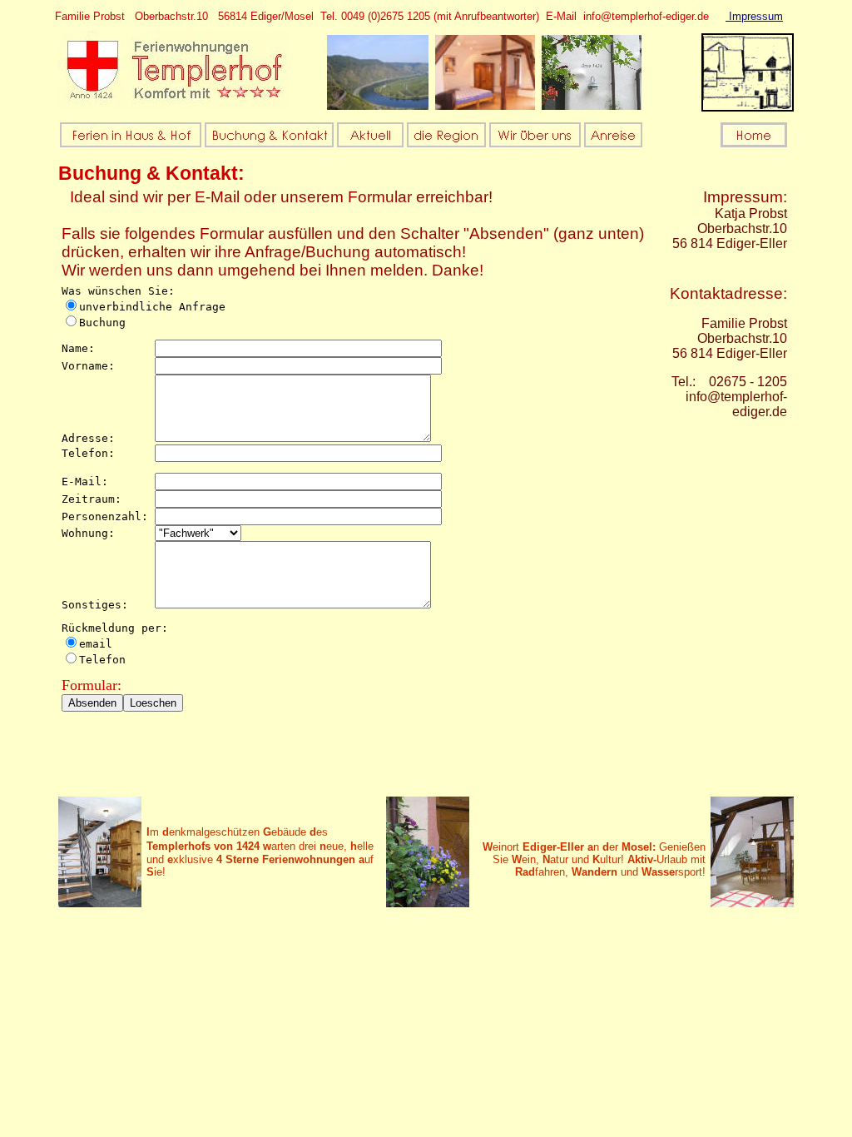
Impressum (754, 16)
